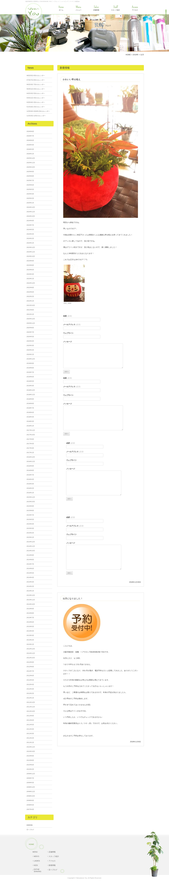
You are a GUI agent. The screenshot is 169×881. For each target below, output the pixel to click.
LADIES (37, 861)
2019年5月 (30, 381)
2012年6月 (30, 675)
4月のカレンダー (36, 98)
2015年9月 (30, 506)
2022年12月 (31, 283)
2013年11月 (31, 600)
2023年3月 (30, 274)
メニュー (78, 8)
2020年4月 (30, 341)
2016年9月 (30, 466)
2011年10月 (31, 711)
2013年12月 (31, 595)
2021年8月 (30, 310)
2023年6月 (30, 270)
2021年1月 (30, 314)
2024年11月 (31, 212)
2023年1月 (30, 279)
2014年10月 (31, 551)
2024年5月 (30, 229)
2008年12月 (31, 787)
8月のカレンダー (36, 80)
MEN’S (36, 856)
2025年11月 (31, 163)
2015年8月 (30, 510)
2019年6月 (30, 377)
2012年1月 (30, 698)
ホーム (61, 8)
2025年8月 (30, 176)
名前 (67, 316)
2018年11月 (31, 394)
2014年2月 (30, 586)
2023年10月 (31, 256)
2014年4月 (30, 577)
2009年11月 (31, 774)
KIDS (36, 865)
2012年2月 (30, 693)
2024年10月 (31, 216)
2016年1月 (30, 493)
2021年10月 (31, 305)
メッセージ (67, 342)
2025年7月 (30, 180)
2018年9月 (30, 399)
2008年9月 (30, 800)
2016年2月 (30, 488)
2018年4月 (30, 417)
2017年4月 (30, 444)
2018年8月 (30, 403)
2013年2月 (30, 640)
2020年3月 (30, 345)
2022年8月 (30, 287)
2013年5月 (30, 626)
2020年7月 (30, 332)
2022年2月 (30, 296)
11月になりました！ (73, 598)
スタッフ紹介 (115, 8)
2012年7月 (30, 671)
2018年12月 (31, 390)
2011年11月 (31, 707)
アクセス (135, 8)
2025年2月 (30, 198)
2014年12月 (31, 542)
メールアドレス (72, 324)
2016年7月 (30, 475)
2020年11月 (31, 323)
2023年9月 (30, 261)
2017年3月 (30, 448)
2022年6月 (30, 292)
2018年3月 (30, 421)
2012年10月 (31, 658)
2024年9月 (30, 221)
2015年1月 (30, 537)
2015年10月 (31, 502)
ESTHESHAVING (37, 870)
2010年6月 (30, 765)
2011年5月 (30, 725)
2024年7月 (30, 225)
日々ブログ (30, 829)
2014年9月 (30, 555)
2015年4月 (30, 524)
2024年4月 (30, 234)
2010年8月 (30, 760)
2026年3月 (30, 149)
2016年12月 (31, 457)
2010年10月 (31, 751)
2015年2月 (30, 533)
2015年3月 (30, 528)
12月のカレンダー (36, 116)
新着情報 (30, 825)
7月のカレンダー (36, 84)
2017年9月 (30, 439)
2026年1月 (30, 154)
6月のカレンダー (36, 89)
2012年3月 (30, 689)
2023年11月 (31, 252)
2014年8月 (30, 559)
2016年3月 (30, 484)
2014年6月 (30, 568)
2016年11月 (31, 461)
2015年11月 (31, 497)
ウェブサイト (68, 333)
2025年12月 (31, 158)
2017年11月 (31, 430)
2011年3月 (30, 733)
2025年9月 (30, 171)
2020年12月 (31, 319)
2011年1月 (30, 742)
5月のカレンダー (36, 93)
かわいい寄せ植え (72, 79)
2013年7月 (30, 617)
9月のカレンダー (36, 75)
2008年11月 (31, 791)
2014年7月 (30, 564)
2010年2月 (30, 769)
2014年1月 (30, 591)
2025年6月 (30, 185)
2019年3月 (30, 386)
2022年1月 (30, 301)
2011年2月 (30, 738)
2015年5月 (30, 519)
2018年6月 (30, 412)
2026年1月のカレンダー (38, 111)
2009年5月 (30, 782)
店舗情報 (96, 8)
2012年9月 (30, 662)
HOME (31, 844)
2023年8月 (30, 265)
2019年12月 (31, 359)
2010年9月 (30, 756)
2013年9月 (30, 609)
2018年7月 (30, 408)
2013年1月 (30, 644)
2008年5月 (30, 805)
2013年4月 (30, 631)
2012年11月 (31, 653)
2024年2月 (30, 238)
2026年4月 (30, 145)
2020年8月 (30, 328)
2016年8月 (30, 470)
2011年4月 (30, 729)
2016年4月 (30, 479)
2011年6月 (30, 720)
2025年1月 (30, 203)
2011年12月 (31, 702)
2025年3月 (30, 194)
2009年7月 (30, 778)
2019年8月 (30, 368)
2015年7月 (30, 515)
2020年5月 (30, 336)
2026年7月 (30, 136)
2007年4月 (30, 809)
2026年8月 (30, 131)
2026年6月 (30, 140)
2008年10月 (31, 796)
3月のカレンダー (36, 102)
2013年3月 (30, 635)
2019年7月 (30, 372)
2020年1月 (30, 354)
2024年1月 (30, 243)
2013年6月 (30, 622)
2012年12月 (31, 649)
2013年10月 (31, 604)
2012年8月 (30, 667)
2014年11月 (31, 546)
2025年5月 (30, 189)
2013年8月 (30, 613)
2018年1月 (30, 426)
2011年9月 (30, 716)
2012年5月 (30, 680)
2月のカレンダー (36, 107)
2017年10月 (31, 435)
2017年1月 (30, 452)
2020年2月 (30, 350)
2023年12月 (31, 247)
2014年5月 (30, 573)
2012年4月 (30, 684)
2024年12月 (31, 207)
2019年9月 (30, 363)
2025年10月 (31, 167)
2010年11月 (31, 747)
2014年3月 (30, 582)
